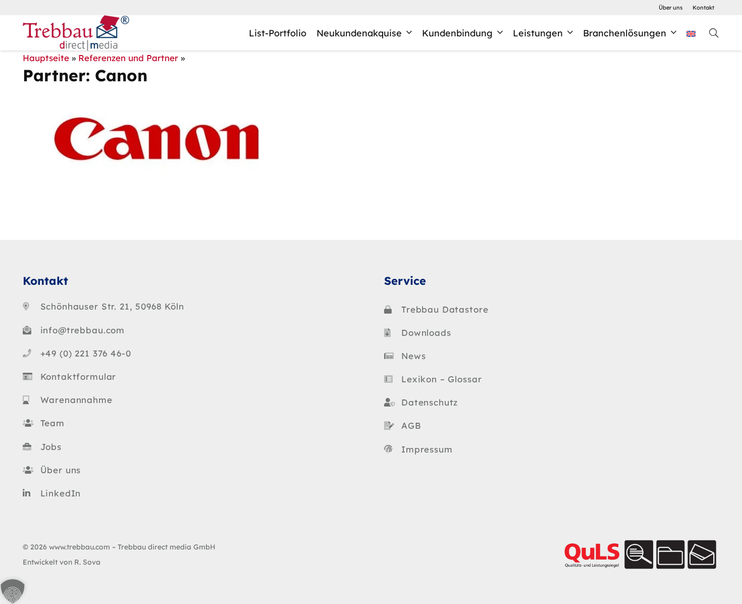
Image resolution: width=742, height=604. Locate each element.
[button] (409, 32)
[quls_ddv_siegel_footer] (639, 554)
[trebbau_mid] (76, 33)
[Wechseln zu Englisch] (692, 33)
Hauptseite (46, 58)
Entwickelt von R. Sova (61, 562)
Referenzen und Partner (128, 58)
